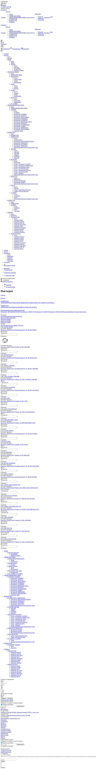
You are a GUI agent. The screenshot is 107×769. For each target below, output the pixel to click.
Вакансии (3, 724)
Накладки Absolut (6, 319)
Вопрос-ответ (4, 735)
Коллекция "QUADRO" (42, 312)
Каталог (9, 58)
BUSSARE (17, 162)
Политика (3, 726)
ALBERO (17, 112)
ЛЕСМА (16, 67)
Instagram (8, 285)
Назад (9, 57)
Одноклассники (10, 287)
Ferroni (16, 87)
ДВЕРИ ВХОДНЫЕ (16, 75)
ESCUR (16, 188)
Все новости (4, 709)
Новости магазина (7, 704)
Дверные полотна (19, 236)
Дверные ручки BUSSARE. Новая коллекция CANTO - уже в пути (20, 712)
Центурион (17, 100)
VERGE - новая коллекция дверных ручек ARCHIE (15, 715)
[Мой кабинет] (1, 41)
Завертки (6, 316)
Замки (11, 316)
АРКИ (12, 63)
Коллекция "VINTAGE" (55, 312)
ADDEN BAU (18, 140)
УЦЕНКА (13, 215)
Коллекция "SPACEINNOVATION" (11, 312)
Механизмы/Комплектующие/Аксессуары (74, 312)
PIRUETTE (17, 179)
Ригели (20, 316)
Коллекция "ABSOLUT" (28, 312)
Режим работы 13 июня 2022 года (10, 718)
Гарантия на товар (6, 732)
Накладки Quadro (6, 321)
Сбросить (10, 698)
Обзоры (3, 738)
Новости (3, 723)
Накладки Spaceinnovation (8, 318)
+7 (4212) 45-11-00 (6, 7)
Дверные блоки (18, 220)
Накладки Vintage (6, 322)
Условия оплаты (5, 729)
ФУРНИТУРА (15, 135)
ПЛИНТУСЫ (14, 203)
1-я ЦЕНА (17, 196)
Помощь (3, 727)
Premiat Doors (18, 79)
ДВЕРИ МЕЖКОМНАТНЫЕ (19, 108)
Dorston (16, 93)
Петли (2, 316)
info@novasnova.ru (7, 281)
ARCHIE (16, 152)
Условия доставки (6, 730)
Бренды (3, 736)
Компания (10, 256)
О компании (4, 721)
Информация (4, 733)
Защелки (15, 316)
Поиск (2, 761)
